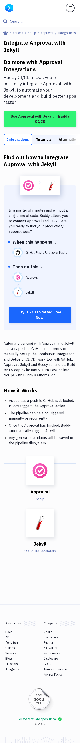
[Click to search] (40, 21)
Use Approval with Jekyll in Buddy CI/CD (40, 119)
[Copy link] (42, 390)
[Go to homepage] (9, 7)
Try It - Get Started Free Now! (40, 315)
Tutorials (44, 139)
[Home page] (6, 33)
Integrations (18, 139)
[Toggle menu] (70, 8)
